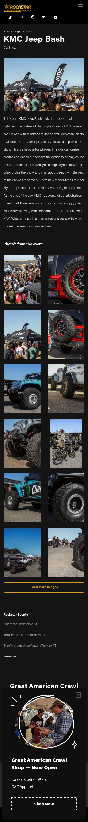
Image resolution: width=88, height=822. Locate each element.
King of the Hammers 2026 (21, 624)
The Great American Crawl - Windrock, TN (30, 645)
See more (10, 656)
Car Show (10, 47)
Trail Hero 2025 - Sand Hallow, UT (25, 635)
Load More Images (44, 586)
